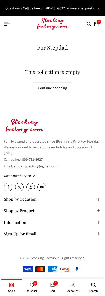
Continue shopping (52, 88)
